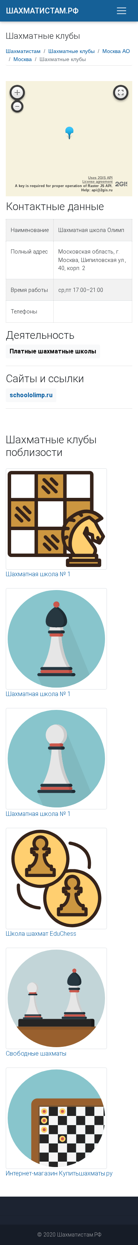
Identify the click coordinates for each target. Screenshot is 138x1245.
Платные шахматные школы (53, 351)
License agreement (97, 182)
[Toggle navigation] (121, 10)
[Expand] (121, 92)
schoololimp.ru (31, 395)
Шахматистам (23, 51)
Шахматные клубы (71, 51)
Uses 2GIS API (100, 178)
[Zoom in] (17, 92)
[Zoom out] (17, 106)
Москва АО (116, 51)
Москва (22, 59)
